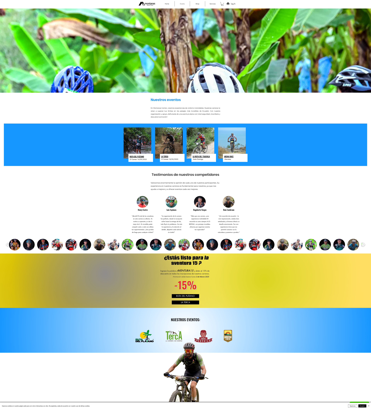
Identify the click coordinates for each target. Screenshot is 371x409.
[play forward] (364, 244)
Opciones (353, 406)
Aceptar (362, 406)
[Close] (369, 405)
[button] (222, 4)
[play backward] (7, 244)
